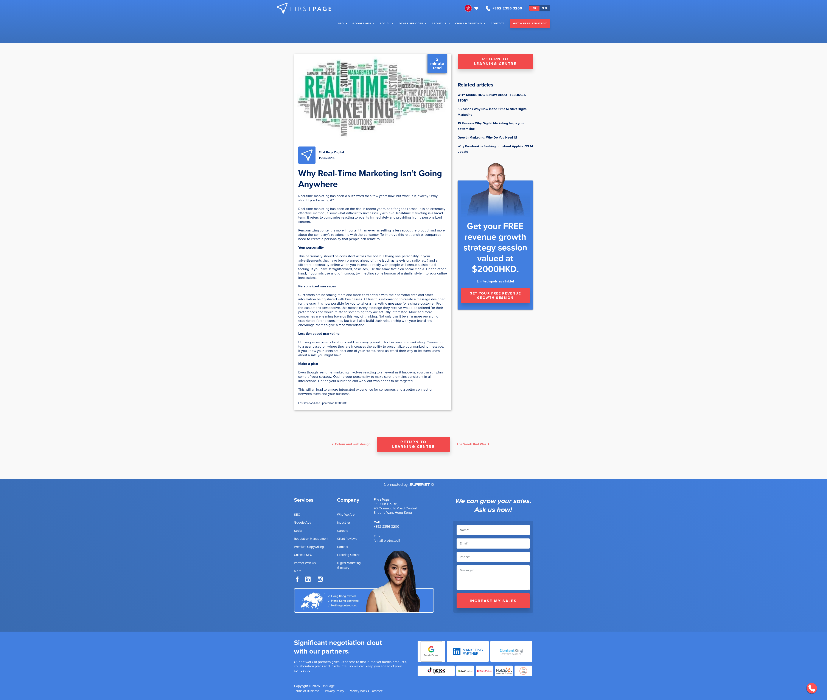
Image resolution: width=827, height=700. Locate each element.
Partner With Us (305, 563)
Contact (497, 23)
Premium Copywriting (309, 546)
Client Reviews (347, 538)
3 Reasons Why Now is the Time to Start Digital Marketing (492, 112)
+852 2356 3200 (386, 526)
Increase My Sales (493, 601)
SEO (341, 23)
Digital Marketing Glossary (349, 565)
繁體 (544, 8)
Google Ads (362, 23)
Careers (342, 530)
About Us (439, 23)
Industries (344, 522)
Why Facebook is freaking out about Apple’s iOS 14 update (495, 149)
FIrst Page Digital (331, 152)
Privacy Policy (334, 691)
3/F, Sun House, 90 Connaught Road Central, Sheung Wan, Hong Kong (396, 508)
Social (385, 23)
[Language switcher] (472, 8)
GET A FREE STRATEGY (530, 23)
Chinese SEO (303, 554)
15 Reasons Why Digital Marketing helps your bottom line (491, 126)
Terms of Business (306, 691)
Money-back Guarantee (366, 691)
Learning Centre (348, 554)
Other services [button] (411, 23)
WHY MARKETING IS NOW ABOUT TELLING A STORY (492, 98)
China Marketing (468, 23)
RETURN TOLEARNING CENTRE (495, 61)
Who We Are (345, 514)
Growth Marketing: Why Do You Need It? (487, 137)
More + (299, 571)
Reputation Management (311, 538)
